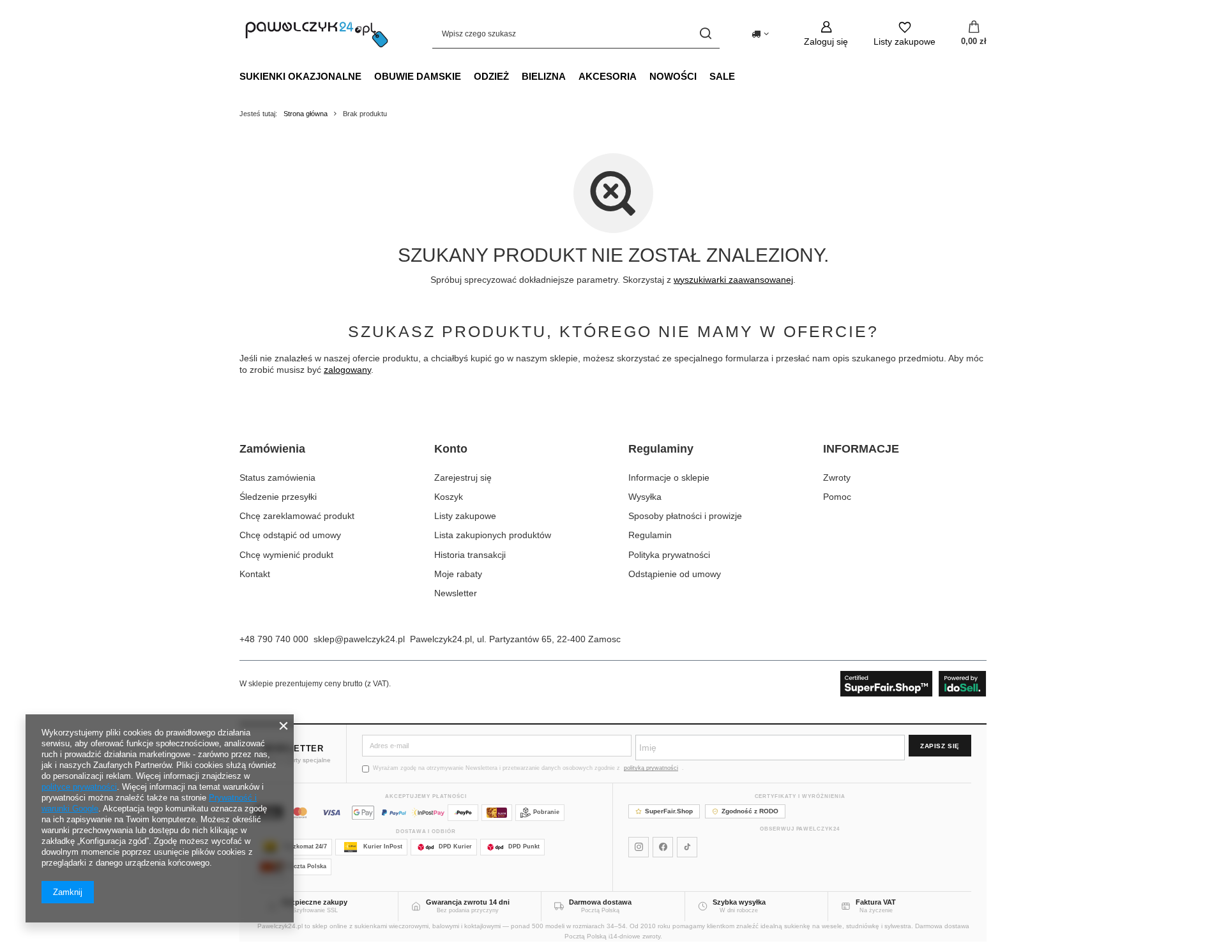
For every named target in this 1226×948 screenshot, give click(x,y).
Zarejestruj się (463, 477)
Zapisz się (940, 745)
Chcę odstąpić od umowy (290, 535)
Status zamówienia (277, 477)
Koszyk (448, 497)
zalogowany (347, 370)
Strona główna (306, 113)
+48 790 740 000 (273, 639)
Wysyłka (645, 497)
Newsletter (455, 593)
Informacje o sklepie (668, 477)
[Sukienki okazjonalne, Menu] (368, 76)
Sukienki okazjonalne (300, 76)
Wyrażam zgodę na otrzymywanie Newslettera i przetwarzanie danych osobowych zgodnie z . (528, 768)
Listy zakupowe (465, 516)
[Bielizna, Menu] (572, 76)
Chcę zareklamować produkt (296, 516)
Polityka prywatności (669, 555)
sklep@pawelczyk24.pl (359, 639)
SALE (722, 76)
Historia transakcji (470, 555)
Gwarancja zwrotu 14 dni (468, 902)
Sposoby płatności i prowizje (685, 516)
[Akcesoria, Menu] (643, 76)
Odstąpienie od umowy (674, 574)
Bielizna (544, 76)
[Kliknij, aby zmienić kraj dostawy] (760, 33)
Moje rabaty (458, 574)
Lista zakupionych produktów (492, 535)
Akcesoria (608, 76)
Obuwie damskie (417, 76)
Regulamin (650, 535)
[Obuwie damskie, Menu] (467, 76)
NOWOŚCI (673, 76)
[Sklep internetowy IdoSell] (913, 683)
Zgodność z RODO (750, 811)
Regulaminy (660, 448)
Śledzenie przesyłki (278, 497)
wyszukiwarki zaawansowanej (733, 280)
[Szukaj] (705, 33)
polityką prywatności (651, 768)
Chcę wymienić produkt (286, 555)
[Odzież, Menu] (515, 76)
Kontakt (254, 574)
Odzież (491, 76)
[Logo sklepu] (316, 33)
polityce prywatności (79, 787)
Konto (450, 448)
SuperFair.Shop (669, 811)
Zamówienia (272, 448)
